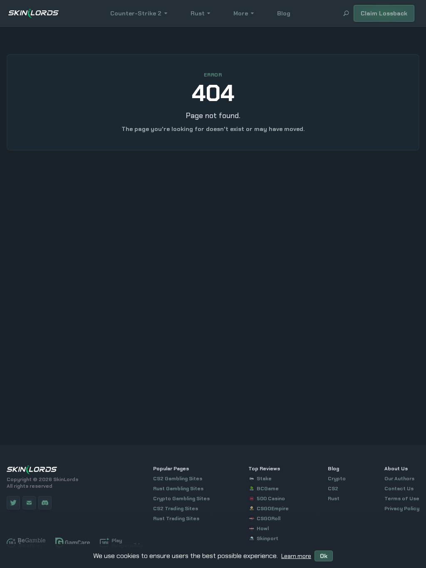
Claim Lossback (384, 13)
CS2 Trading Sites (175, 508)
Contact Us (399, 488)
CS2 (333, 488)
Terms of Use (401, 498)
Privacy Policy (401, 508)
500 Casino (271, 498)
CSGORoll (268, 518)
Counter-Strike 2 (135, 13)
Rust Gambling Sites (178, 488)
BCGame (268, 488)
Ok (323, 556)
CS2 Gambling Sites (177, 478)
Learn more (296, 556)
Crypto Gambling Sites (181, 498)
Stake (264, 478)
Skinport (267, 538)
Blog (283, 13)
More (240, 13)
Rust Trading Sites (176, 518)
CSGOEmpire (273, 508)
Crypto (337, 478)
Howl (263, 528)
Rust (198, 13)
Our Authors (399, 478)
